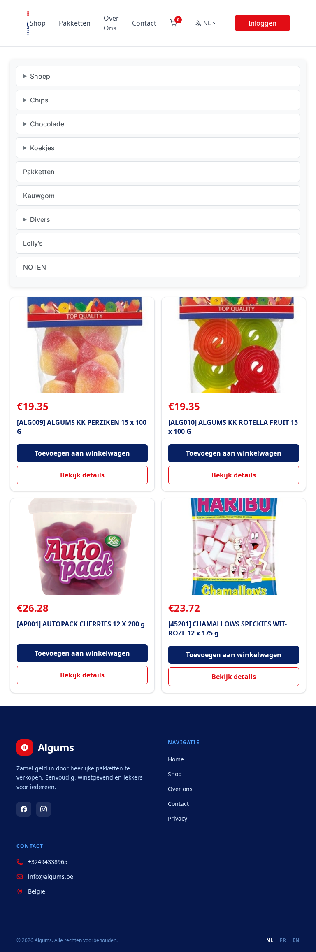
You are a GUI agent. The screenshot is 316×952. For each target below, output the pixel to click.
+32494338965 (47, 862)
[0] (173, 23)
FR (283, 940)
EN (296, 940)
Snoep (40, 76)
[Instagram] (43, 809)
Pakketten (75, 23)
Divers (40, 219)
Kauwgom (39, 195)
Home (176, 759)
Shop (38, 23)
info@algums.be (50, 876)
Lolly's (33, 243)
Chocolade (47, 124)
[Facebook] (23, 809)
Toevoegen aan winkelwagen (82, 453)
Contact (144, 23)
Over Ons (111, 23)
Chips (39, 100)
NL (269, 940)
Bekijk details (82, 474)
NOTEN (34, 267)
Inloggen (262, 23)
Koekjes (42, 148)
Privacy (177, 818)
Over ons (180, 789)
